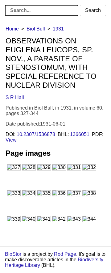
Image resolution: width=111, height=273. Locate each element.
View (11, 140)
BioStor (13, 254)
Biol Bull (36, 28)
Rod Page (65, 254)
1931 (58, 28)
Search (93, 10)
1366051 (79, 134)
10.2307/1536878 (36, 134)
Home (12, 28)
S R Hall (15, 97)
